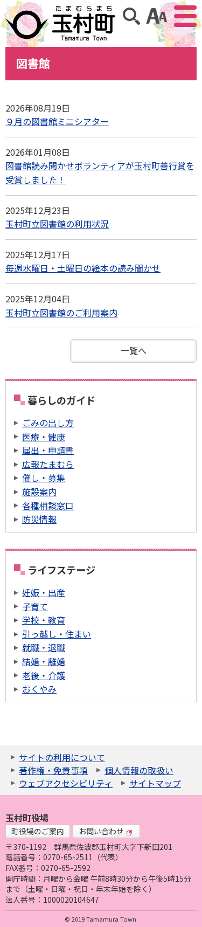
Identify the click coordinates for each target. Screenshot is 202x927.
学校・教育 (43, 619)
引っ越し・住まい (56, 633)
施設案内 (39, 491)
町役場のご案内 (37, 831)
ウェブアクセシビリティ (66, 783)
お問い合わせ (101, 831)
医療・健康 (43, 436)
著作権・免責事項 (53, 770)
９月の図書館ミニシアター (57, 121)
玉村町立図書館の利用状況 (57, 223)
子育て (35, 606)
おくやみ (39, 688)
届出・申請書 (48, 450)
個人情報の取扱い (139, 770)
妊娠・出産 (43, 592)
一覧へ (134, 350)
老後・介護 (43, 675)
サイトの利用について (62, 757)
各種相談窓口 (48, 505)
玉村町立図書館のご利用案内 (61, 312)
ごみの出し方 (48, 422)
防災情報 (39, 519)
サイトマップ (155, 783)
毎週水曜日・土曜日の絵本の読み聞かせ (83, 267)
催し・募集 (43, 477)
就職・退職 (43, 647)
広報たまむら (48, 464)
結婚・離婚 (43, 661)
